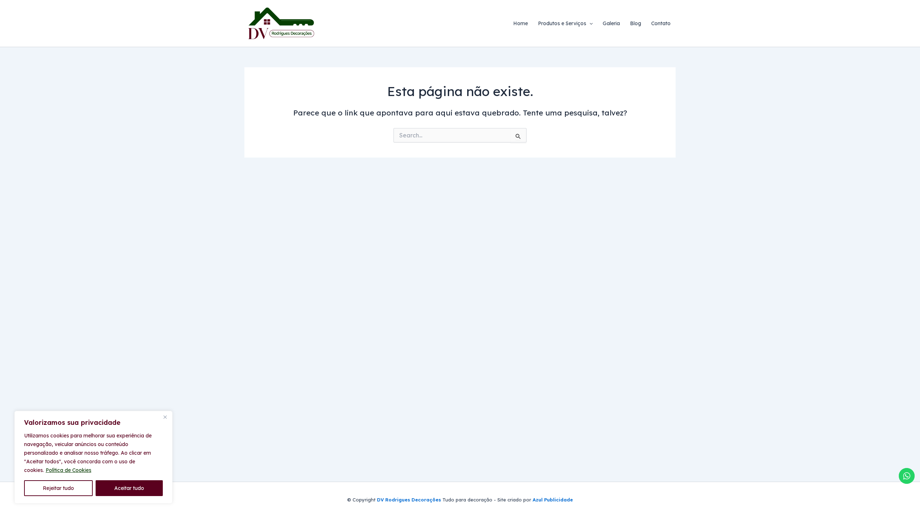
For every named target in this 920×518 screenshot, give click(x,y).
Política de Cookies (68, 470)
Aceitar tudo (129, 488)
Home (520, 23)
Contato (661, 23)
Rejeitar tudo (58, 488)
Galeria (611, 23)
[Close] (165, 417)
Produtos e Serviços (562, 23)
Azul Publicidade (552, 500)
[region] (93, 457)
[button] (589, 23)
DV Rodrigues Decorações (409, 500)
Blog (635, 23)
